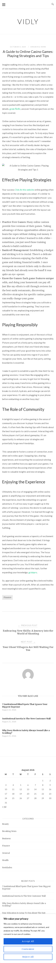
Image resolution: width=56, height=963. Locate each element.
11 (13, 789)
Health (5, 860)
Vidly (28, 21)
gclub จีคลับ (15, 109)
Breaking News (38, 47)
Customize (28, 949)
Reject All (28, 957)
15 (43, 789)
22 (43, 794)
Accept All (28, 941)
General (6, 853)
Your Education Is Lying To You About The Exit (23, 913)
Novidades (7, 867)
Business (6, 838)
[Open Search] (52, 4)
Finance (7, 597)
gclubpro (33, 572)
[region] (28, 938)
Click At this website (24, 189)
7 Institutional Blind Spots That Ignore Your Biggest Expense (26, 887)
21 (35, 794)
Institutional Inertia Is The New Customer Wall (24, 896)
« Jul (4, 807)
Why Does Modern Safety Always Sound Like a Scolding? (24, 904)
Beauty (5, 824)
